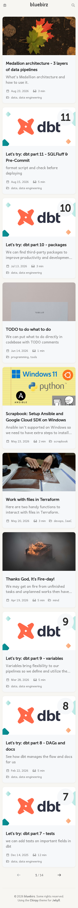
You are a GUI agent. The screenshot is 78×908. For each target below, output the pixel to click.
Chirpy (34, 900)
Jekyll (56, 900)
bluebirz (29, 896)
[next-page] (59, 875)
